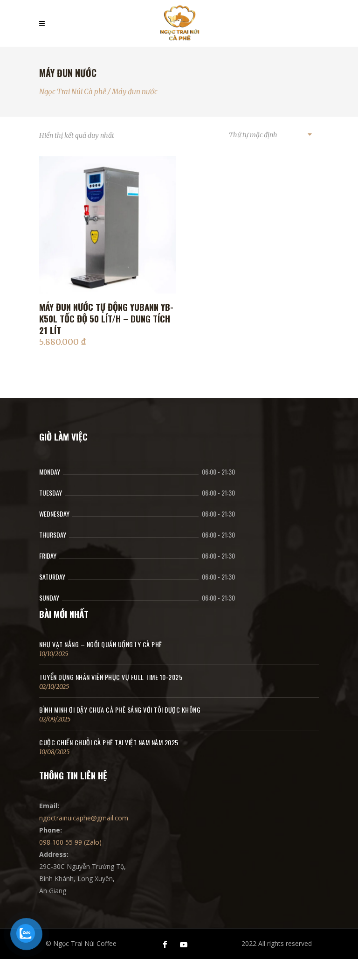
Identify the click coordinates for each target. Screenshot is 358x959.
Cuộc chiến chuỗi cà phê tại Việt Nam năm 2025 (109, 742)
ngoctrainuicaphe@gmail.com (83, 817)
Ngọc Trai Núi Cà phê (72, 91)
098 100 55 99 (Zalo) (70, 842)
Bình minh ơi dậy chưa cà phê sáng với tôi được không (119, 709)
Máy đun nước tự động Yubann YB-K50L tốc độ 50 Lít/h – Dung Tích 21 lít (106, 318)
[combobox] (270, 135)
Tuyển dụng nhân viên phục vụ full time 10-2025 (110, 677)
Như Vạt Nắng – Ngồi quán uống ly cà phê (100, 644)
